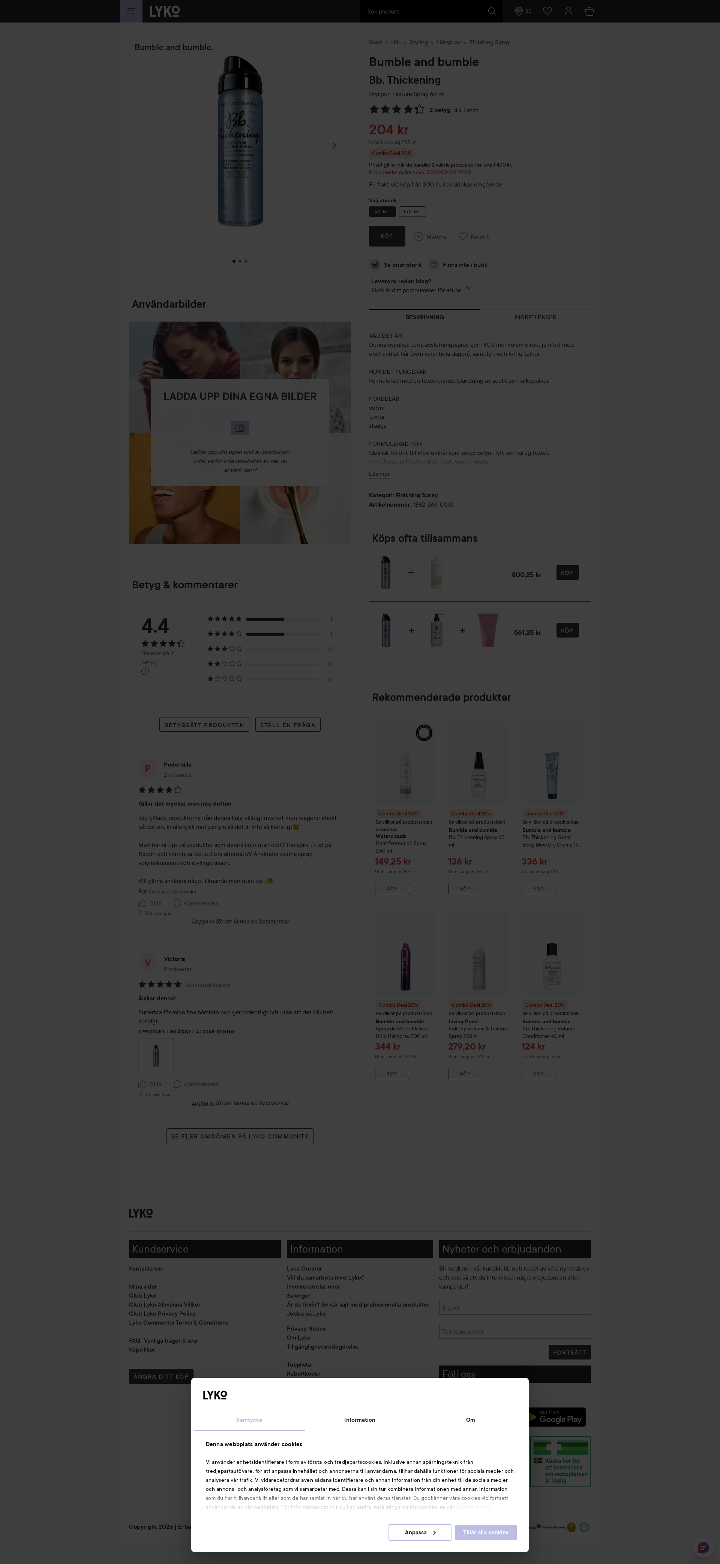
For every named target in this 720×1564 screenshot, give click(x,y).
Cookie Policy (474, 1507)
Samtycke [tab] (249, 1420)
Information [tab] (359, 1420)
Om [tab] (470, 1420)
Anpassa (416, 1532)
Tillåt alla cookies (485, 1532)
